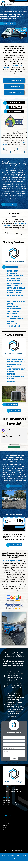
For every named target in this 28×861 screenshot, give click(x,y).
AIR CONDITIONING (15, 359)
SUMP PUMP (12, 306)
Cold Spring (20, 683)
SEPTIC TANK (13, 316)
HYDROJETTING (14, 278)
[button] (26, 4)
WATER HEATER (14, 309)
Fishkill (9, 673)
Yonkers (18, 711)
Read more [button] (4, 441)
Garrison (9, 685)
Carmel (22, 685)
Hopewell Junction (17, 673)
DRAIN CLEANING (15, 276)
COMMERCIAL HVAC (16, 362)
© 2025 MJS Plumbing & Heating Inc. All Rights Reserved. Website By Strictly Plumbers (14, 857)
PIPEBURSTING (13, 281)
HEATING (11, 374)
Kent (8, 687)
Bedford (18, 704)
